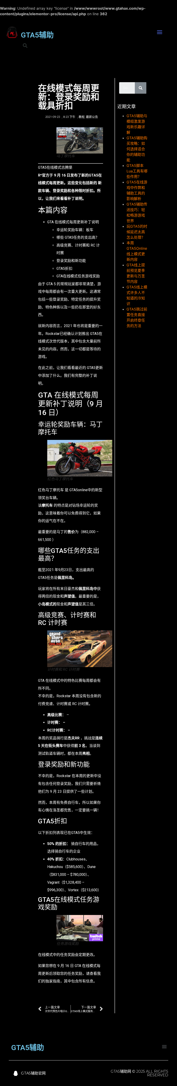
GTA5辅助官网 (33, 1073)
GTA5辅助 (37, 35)
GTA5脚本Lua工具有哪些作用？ (137, 171)
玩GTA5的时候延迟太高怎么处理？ (137, 232)
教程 (82, 117)
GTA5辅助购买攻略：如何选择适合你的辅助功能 (137, 149)
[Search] (140, 88)
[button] (159, 32)
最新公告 (92, 117)
